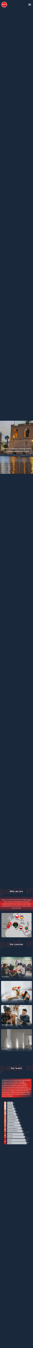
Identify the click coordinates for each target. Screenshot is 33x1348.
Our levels (16, 18)
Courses (16, 15)
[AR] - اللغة (16, 33)
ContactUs (16, 29)
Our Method (16, 26)
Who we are (16, 11)
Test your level (16, 22)
